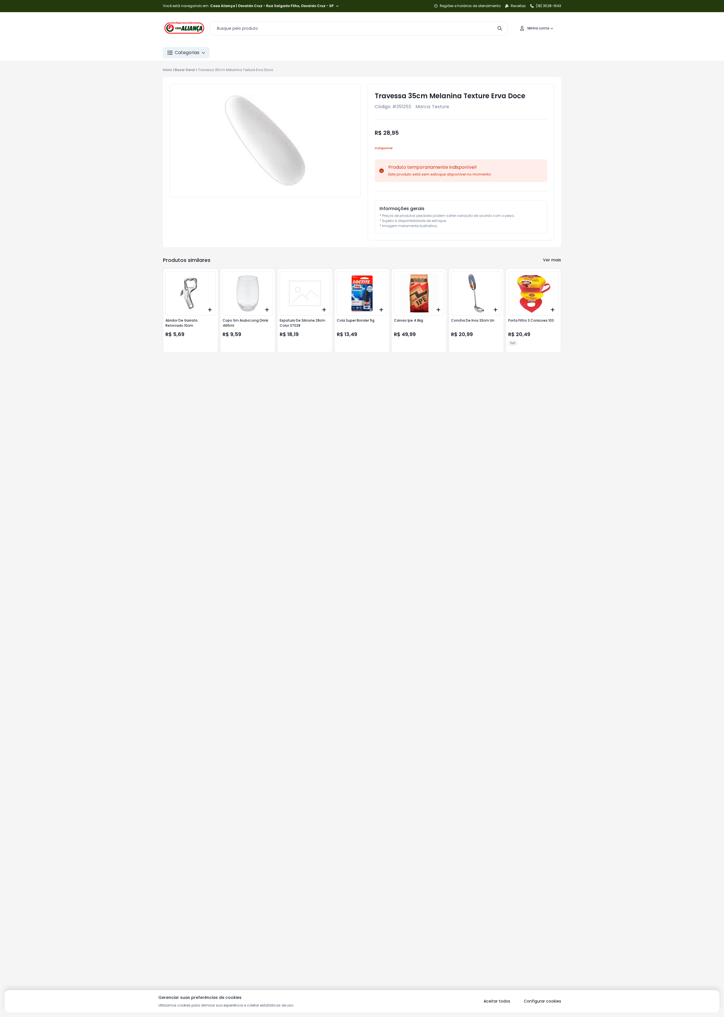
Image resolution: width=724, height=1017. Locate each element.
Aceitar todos (497, 1001)
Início (167, 69)
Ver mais (552, 260)
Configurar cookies (542, 1001)
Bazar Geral (185, 69)
